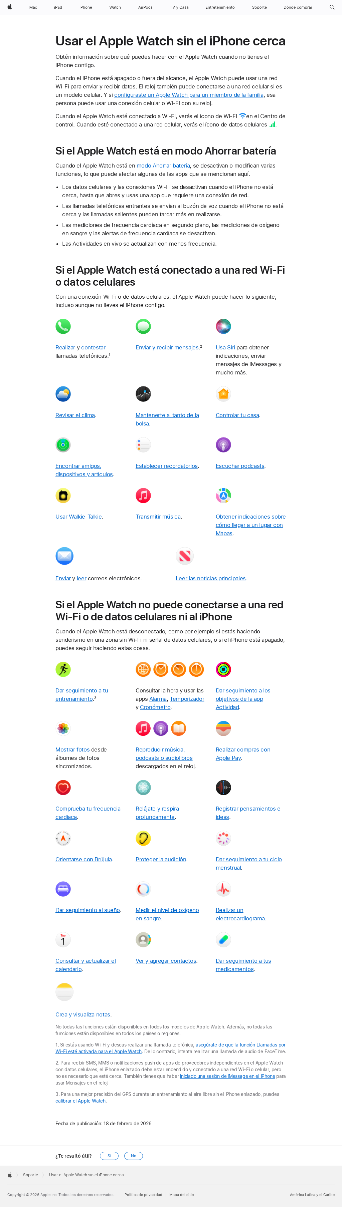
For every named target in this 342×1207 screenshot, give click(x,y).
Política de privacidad (143, 1195)
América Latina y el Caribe (312, 1195)
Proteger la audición (161, 859)
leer (82, 578)
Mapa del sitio (181, 1195)
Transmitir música (158, 516)
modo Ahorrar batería (163, 165)
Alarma (158, 698)
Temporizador (187, 698)
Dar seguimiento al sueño (87, 910)
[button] (332, 7)
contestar (93, 347)
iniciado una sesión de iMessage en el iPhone (227, 1076)
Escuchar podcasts (240, 466)
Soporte (30, 1175)
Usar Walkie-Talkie (78, 516)
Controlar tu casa (237, 415)
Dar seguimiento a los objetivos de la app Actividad (243, 698)
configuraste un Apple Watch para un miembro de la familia (189, 94)
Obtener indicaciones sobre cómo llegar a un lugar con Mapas (251, 525)
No (133, 1156)
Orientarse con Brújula (83, 859)
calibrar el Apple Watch (80, 1101)
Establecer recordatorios (167, 466)
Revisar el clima (75, 415)
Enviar (63, 578)
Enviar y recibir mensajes (167, 347)
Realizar (65, 347)
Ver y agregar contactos (166, 960)
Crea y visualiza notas (82, 1014)
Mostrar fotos (72, 749)
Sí (109, 1156)
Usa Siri (225, 347)
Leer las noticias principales (211, 578)
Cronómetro (155, 707)
